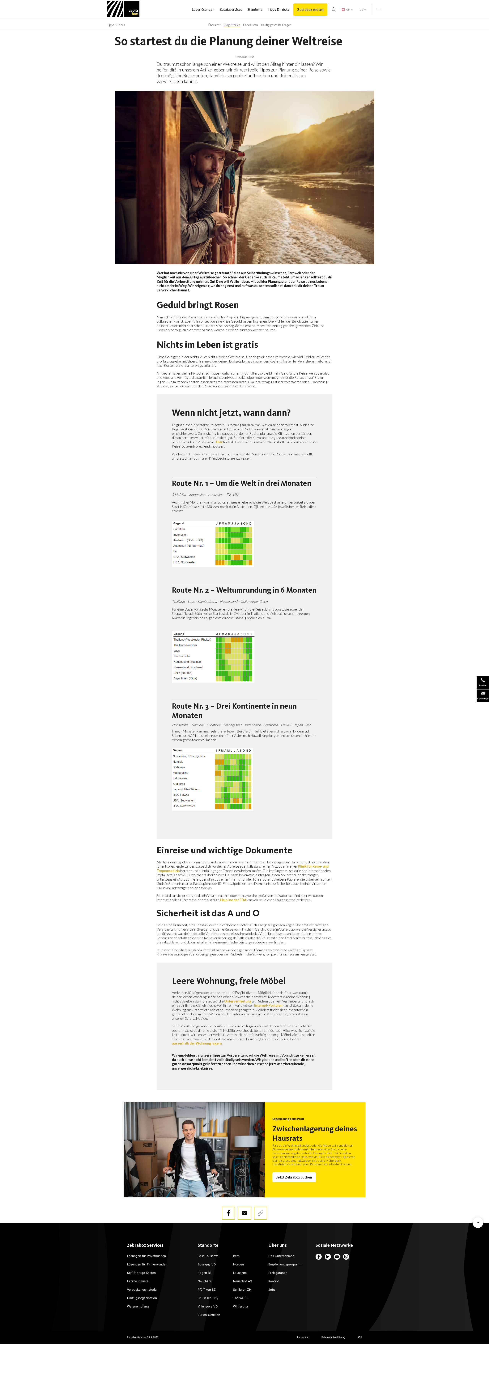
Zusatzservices (230, 9)
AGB (359, 1337)
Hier (219, 442)
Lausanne (240, 1273)
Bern (236, 1256)
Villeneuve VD (208, 1306)
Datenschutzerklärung (333, 1337)
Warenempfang (138, 1306)
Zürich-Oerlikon (209, 1315)
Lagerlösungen (203, 9)
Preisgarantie (277, 1273)
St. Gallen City (208, 1298)
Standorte (254, 9)
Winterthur (240, 1306)
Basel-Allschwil (208, 1256)
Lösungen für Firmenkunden (147, 1264)
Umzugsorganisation (142, 1298)
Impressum (303, 1337)
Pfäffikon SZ (207, 1289)
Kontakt (273, 1281)
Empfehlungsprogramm (285, 1264)
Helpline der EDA (233, 900)
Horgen (238, 1264)
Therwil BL (240, 1298)
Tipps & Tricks (278, 9)
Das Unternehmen (281, 1256)
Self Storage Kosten (141, 1273)
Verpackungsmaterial (142, 1289)
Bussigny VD (207, 1264)
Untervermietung (237, 1001)
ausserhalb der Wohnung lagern (197, 1043)
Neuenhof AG (242, 1281)
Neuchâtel (205, 1281)
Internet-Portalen (268, 1005)
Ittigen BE (205, 1273)
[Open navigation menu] (378, 9)
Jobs (271, 1289)
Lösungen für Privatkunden (146, 1256)
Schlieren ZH (242, 1289)
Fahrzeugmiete (137, 1281)
